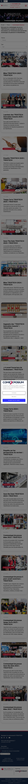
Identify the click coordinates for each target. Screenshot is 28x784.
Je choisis (14, 392)
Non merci (14, 396)
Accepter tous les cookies (14, 400)
